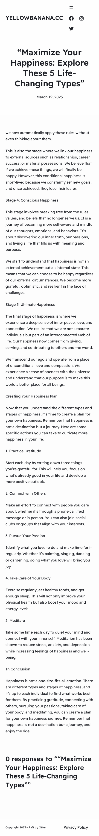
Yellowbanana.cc (34, 17)
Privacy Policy (76, 827)
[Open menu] (71, 7)
